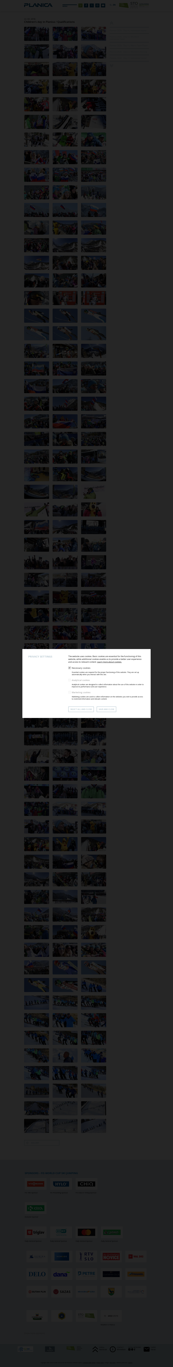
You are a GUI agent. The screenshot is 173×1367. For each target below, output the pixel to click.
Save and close (106, 709)
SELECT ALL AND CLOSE (81, 709)
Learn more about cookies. (109, 662)
